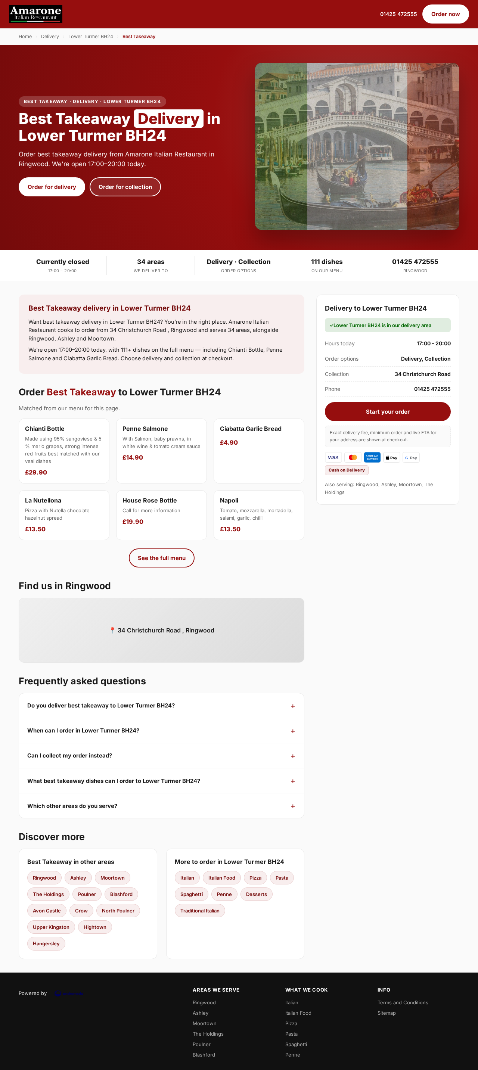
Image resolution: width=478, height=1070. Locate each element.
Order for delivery (52, 186)
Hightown (95, 927)
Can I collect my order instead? (69, 755)
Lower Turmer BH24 (90, 36)
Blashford (121, 894)
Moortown (112, 878)
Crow (81, 911)
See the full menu (162, 558)
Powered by (33, 993)
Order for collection (125, 186)
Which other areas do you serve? (72, 805)
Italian (187, 878)
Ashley (78, 878)
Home (25, 36)
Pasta (282, 878)
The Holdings (48, 894)
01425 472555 (398, 14)
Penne (224, 894)
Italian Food (221, 878)
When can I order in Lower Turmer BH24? (83, 730)
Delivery (50, 36)
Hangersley (46, 943)
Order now (445, 14)
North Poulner (118, 911)
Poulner (87, 894)
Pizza (255, 878)
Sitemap (387, 1013)
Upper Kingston (51, 927)
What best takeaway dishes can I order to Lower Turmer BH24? (113, 780)
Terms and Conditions (403, 1002)
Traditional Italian (200, 911)
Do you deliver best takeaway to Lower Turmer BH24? (101, 705)
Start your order (388, 411)
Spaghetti (191, 894)
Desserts (256, 894)
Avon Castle (47, 911)
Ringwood (44, 878)
